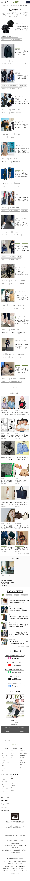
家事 (3, 786)
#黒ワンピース (5, 280)
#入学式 (20, 357)
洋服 (3, 757)
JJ (4, 861)
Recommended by (21, 553)
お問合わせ (25, 850)
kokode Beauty (14, 870)
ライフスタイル (5, 774)
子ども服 (22, 757)
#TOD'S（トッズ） (6, 232)
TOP (2, 740)
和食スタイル (19, 863)
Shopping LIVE (5, 804)
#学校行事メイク (11, 354)
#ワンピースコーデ (15, 259)
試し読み (7, 731)
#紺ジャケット (5, 259)
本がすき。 (24, 868)
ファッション (4, 748)
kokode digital (15, 873)
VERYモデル (13, 785)
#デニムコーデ (12, 137)
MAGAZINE (9, 840)
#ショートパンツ (20, 186)
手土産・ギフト (5, 788)
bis (13, 863)
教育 (21, 764)
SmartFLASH (14, 866)
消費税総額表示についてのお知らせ (15, 835)
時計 (3, 770)
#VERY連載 (23, 61)
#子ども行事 (12, 305)
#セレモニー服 (5, 357)
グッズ (21, 760)
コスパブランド (5, 760)
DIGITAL (16, 840)
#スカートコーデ (17, 39)
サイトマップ (15, 847)
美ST (9, 863)
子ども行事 (22, 762)
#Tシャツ (15, 5)
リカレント (13, 787)
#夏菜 (13, 109)
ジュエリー (4, 755)
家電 (3, 793)
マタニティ (4, 768)
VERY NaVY (4, 807)
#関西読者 (22, 283)
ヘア (12, 755)
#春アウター (24, 210)
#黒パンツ (4, 305)
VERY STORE (4, 800)
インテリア (4, 779)
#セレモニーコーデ (16, 88)
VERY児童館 (23, 751)
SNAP (3, 765)
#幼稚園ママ (19, 134)
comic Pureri (6, 868)
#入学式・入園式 (15, 329)
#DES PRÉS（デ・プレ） (8, 134)
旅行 (3, 784)
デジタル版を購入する (21, 727)
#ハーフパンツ (16, 161)
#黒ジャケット (14, 61)
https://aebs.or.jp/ (17, 827)
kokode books (23, 870)
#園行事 (19, 256)
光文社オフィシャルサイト (15, 852)
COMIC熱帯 (22, 866)
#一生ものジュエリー (7, 5)
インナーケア (14, 760)
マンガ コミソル (16, 868)
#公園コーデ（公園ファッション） (19, 112)
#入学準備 (15, 232)
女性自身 (7, 866)
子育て (21, 748)
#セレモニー (15, 332)
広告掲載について (6, 850)
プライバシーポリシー (20, 845)
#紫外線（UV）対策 (22, 5)
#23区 (19, 109)
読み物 (12, 790)
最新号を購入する (8, 727)
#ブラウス (4, 137)
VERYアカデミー (14, 783)
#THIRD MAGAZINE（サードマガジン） (10, 36)
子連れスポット (23, 753)
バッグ (3, 753)
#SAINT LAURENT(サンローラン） (10, 63)
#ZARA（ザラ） (5, 332)
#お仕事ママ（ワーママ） (8, 186)
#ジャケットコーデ (6, 39)
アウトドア (4, 781)
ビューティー (13, 748)
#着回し (4, 85)
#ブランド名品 (23, 63)
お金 (3, 791)
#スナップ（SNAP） (6, 234)
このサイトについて (9, 845)
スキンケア (13, 753)
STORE (21, 840)
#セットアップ (14, 280)
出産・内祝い (23, 755)
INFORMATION (15, 843)
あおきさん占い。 (5, 797)
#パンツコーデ (13, 158)
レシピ (3, 777)
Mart (24, 861)
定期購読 (21, 731)
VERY (15, 861)
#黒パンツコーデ (6, 256)
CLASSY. (9, 861)
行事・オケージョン (6, 763)
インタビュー (14, 781)
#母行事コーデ (5, 381)
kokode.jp (5, 870)
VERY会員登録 (5, 810)
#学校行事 (16, 308)
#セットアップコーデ (7, 308)
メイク (12, 751)
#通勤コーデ (5, 158)
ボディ (12, 757)
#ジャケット (18, 183)
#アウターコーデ (15, 210)
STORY (20, 861)
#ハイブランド (5, 61)
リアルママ (22, 767)
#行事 (23, 308)
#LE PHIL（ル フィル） (7, 183)
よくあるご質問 (16, 850)
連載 (12, 778)
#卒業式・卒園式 (6, 88)
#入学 (13, 256)
